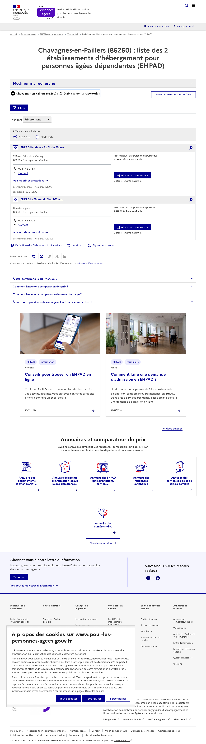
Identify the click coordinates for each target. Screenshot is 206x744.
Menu (194, 5)
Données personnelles (142, 730)
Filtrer (21, 108)
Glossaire (177, 663)
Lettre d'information (183, 642)
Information (47, 361)
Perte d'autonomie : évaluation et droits (19, 620)
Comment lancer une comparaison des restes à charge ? (47, 294)
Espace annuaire (28, 34)
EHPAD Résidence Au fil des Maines (42, 147)
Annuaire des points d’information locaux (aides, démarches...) (65, 480)
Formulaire (132, 361)
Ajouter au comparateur (134, 175)
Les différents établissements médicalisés (115, 622)
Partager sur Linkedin (64, 256)
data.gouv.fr (181, 719)
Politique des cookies (21, 735)
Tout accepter (68, 698)
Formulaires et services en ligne (184, 650)
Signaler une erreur (103, 245)
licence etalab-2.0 (122, 740)
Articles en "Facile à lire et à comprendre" (184, 635)
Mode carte (47, 136)
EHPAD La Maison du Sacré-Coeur (42, 199)
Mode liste (24, 136)
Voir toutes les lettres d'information (32, 585)
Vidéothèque (179, 627)
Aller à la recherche (186, 5)
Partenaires (74, 735)
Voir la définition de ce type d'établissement (191, 148)
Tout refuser (93, 698)
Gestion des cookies (169, 730)
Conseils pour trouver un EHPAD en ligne (58, 376)
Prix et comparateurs (115, 730)
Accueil (13, 34)
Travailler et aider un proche (150, 638)
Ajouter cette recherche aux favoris (173, 94)
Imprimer (77, 245)
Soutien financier (149, 619)
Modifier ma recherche (34, 83)
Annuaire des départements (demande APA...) (26, 480)
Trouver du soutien (150, 625)
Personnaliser (118, 698)
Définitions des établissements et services (38, 245)
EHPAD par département (51, 34)
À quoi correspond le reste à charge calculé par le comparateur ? (52, 302)
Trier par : (16, 119)
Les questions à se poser (86, 619)
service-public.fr (132, 719)
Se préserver (147, 631)
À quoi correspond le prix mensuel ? (35, 278)
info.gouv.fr (109, 719)
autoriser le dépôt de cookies (90, 263)
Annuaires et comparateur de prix (183, 620)
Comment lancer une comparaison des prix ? (40, 286)
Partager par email (41, 256)
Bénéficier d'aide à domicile (51, 620)
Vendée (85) (72, 34)
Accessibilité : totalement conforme (46, 730)
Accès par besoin (185, 26)
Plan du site (16, 730)
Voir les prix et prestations (28, 180)
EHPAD (31, 361)
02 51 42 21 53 (26, 168)
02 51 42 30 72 (26, 220)
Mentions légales (79, 730)
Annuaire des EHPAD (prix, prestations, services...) (103, 480)
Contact (23, 173)
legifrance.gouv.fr (157, 719)
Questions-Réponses (182, 657)
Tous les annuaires (101, 543)
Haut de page (174, 428)
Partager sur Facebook (49, 256)
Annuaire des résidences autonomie (141, 480)
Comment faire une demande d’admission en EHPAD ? (138, 376)
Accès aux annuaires (158, 26)
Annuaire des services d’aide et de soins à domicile (179, 480)
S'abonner (19, 577)
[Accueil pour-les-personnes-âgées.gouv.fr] (46, 12)
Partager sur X (57, 256)
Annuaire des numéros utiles (103, 524)
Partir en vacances (149, 646)
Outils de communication (51, 735)
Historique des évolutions (98, 735)
